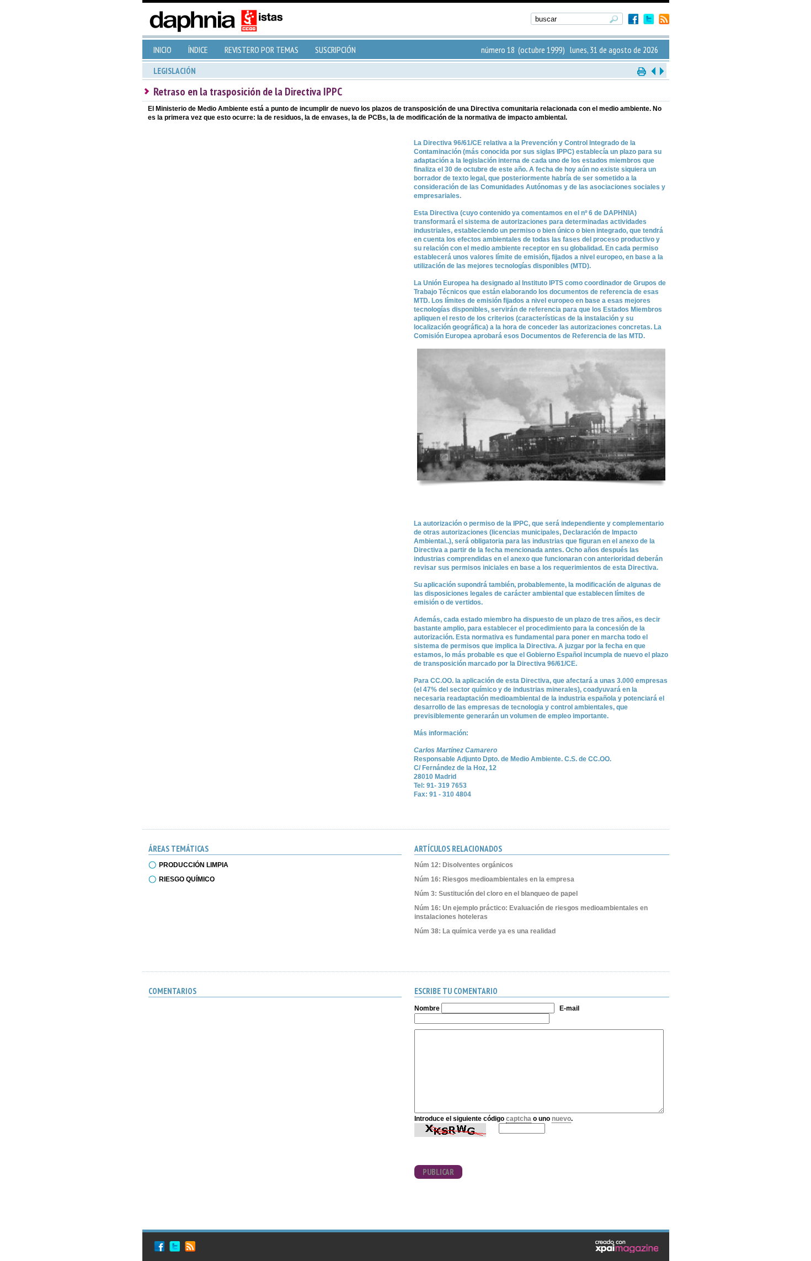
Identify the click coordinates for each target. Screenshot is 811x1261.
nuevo (561, 1119)
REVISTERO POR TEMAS (261, 49)
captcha (518, 1119)
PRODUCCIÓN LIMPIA (193, 865)
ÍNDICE (198, 49)
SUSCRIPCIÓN (335, 49)
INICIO (162, 49)
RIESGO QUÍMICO (187, 879)
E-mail (569, 1008)
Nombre (427, 1008)
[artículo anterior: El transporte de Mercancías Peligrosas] (653, 71)
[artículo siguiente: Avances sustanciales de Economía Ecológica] (661, 71)
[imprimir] (642, 71)
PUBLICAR (438, 1172)
